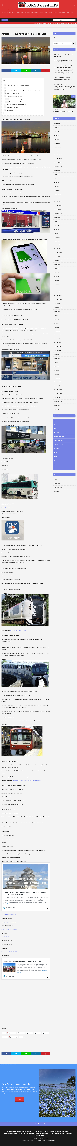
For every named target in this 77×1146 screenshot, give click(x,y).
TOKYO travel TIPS (43, 1138)
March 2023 (57, 284)
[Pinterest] (45, 70)
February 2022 (57, 335)
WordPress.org (57, 491)
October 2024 (57, 209)
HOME (4, 25)
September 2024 (58, 213)
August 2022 (57, 311)
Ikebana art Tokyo (59, 436)
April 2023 (56, 280)
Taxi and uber (9, 110)
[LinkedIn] (36, 70)
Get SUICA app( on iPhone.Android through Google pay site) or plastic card (23, 90)
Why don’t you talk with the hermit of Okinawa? (63, 112)
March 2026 (57, 143)
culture (57, 460)
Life (56, 452)
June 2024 (56, 225)
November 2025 (58, 158)
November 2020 (58, 393)
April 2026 (56, 139)
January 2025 (57, 198)
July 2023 (56, 268)
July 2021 (56, 362)
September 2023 (58, 260)
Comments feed (58, 487)
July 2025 (56, 174)
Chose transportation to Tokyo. (13, 96)
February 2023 (57, 288)
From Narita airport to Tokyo (14, 99)
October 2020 (57, 397)
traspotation (58, 464)
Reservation (70, 12)
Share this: (6, 113)
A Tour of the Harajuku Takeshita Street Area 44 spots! (63, 55)
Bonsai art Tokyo (59, 444)
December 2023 (58, 248)
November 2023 (58, 252)
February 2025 (57, 194)
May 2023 (56, 276)
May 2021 (56, 370)
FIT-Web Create (38, 1140)
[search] (73, 20)
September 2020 (58, 401)
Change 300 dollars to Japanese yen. (14, 88)
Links (37, 15)
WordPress (52, 1140)
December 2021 (58, 342)
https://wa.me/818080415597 (9, 951)
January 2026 (57, 151)
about (55, 12)
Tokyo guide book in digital (9, 914)
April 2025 (56, 186)
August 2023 (57, 264)
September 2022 (58, 307)
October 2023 (57, 256)
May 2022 (56, 323)
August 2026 (57, 123)
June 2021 (56, 366)
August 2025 (57, 170)
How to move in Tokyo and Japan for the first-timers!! (30, 12)
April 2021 (56, 374)
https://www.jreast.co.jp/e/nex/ (18, 630)
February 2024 (57, 241)
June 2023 (56, 272)
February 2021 (57, 382)
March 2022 (57, 331)
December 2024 (58, 201)
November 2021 (58, 346)
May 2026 (56, 135)
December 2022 (58, 295)
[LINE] (26, 70)
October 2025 (57, 162)
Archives (57, 424)
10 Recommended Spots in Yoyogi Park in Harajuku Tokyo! (63, 61)
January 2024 (57, 245)
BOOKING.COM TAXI (11, 107)
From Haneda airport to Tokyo (14, 101)
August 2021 (57, 358)
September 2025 (58, 166)
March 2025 (57, 190)
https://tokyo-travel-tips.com (9, 922)
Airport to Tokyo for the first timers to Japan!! (55, 10)
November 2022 (58, 299)
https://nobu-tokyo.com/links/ (9, 929)
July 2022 (56, 315)
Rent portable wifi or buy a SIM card (14, 93)
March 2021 (57, 378)
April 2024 (56, 233)
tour (46, 12)
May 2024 (56, 229)
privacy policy (62, 12)
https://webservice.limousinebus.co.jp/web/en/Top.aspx (26, 780)
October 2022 (57, 303)
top (20, 1099)
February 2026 (57, 147)
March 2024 (57, 237)
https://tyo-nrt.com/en (7, 507)
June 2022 (56, 319)
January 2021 (57, 385)
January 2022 (57, 338)
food (56, 456)
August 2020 (57, 405)
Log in (55, 479)
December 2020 (58, 389)
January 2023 (57, 292)
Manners (57, 421)
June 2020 (56, 409)
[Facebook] (6, 70)
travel (50, 12)
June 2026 (56, 131)
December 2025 (58, 155)
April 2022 (56, 327)
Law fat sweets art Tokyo (61, 432)
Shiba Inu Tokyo (59, 440)
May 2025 (56, 182)
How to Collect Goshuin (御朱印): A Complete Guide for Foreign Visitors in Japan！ (63, 79)
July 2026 (56, 127)
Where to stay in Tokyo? (8, 12)
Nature (57, 448)
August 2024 (57, 217)
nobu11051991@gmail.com (9, 937)
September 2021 (58, 354)
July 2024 (56, 221)
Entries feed (57, 483)
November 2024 (58, 205)
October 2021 (57, 350)
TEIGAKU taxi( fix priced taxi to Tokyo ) (15, 104)
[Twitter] (16, 70)
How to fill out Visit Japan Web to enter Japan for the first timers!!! (25, 10)
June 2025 (56, 178)
